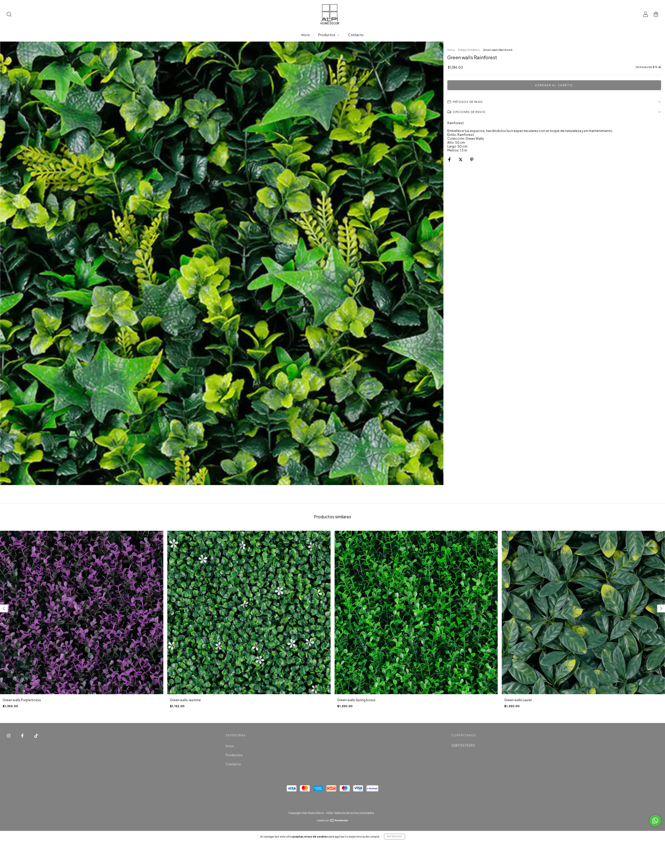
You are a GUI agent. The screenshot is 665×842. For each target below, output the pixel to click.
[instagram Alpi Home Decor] (9, 736)
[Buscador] (9, 15)
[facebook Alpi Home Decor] (23, 736)
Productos (327, 35)
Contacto (356, 35)
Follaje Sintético (469, 49)
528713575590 (463, 745)
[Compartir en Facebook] (449, 159)
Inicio (305, 35)
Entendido (394, 836)
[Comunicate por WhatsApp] (655, 820)
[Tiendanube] (332, 821)
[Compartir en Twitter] (460, 159)
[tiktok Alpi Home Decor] (36, 736)
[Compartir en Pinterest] (472, 159)
